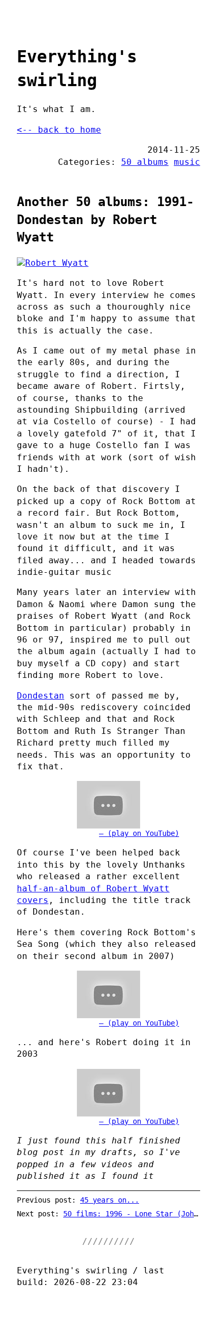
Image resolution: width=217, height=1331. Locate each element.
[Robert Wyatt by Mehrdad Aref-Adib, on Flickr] (108, 263)
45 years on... (109, 1200)
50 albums (145, 162)
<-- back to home (59, 130)
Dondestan (40, 696)
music (187, 162)
